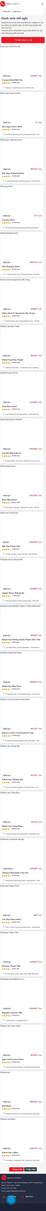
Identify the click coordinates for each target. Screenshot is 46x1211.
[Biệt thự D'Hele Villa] (22, 525)
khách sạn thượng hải (12, 779)
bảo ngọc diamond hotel (13, 173)
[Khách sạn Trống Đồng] (22, 804)
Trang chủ (6, 11)
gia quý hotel (8, 220)
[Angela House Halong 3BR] (22, 571)
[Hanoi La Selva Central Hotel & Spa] (22, 711)
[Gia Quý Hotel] (22, 198)
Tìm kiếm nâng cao (21, 40)
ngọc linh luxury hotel (12, 1059)
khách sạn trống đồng (12, 826)
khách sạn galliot (10, 1152)
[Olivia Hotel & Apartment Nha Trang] (22, 291)
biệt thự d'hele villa (11, 546)
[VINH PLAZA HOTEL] (22, 385)
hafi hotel (6, 1106)
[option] (22, 58)
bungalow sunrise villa (12, 1012)
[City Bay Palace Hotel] (22, 898)
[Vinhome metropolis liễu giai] (22, 851)
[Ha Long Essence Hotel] (22, 105)
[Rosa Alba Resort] (22, 478)
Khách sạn (17, 11)
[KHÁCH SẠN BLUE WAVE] (22, 665)
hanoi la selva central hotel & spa (18, 733)
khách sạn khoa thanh (12, 360)
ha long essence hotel (12, 126)
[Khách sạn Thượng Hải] (22, 758)
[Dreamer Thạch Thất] (22, 944)
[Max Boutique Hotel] (22, 245)
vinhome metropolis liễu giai (15, 873)
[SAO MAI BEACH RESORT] (22, 431)
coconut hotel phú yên (12, 80)
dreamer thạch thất (11, 966)
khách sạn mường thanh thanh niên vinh (21, 639)
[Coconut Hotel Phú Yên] (22, 58)
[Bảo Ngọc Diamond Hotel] (22, 152)
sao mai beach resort (11, 453)
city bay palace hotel (11, 919)
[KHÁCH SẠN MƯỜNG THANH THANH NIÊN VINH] (22, 618)
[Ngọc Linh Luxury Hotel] (22, 1038)
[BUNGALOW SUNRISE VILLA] (22, 991)
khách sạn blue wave (11, 686)
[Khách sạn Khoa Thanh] (22, 338)
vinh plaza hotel (9, 406)
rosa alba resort (9, 500)
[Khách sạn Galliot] (22, 1131)
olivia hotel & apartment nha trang (18, 313)
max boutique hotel (11, 266)
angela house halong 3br (13, 593)
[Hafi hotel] (22, 1084)
